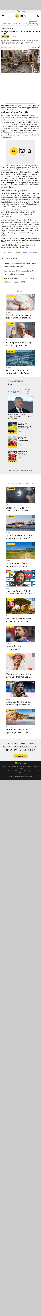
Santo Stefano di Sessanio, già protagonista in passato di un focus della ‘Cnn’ (20, 168)
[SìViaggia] (21, 11)
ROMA (7, 744)
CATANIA (17, 750)
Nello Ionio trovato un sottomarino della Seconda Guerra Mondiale (19, 373)
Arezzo (8, 671)
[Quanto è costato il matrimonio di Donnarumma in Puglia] (20, 634)
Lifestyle (10, 323)
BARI (24, 750)
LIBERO (6, 765)
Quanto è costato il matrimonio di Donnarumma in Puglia (17, 649)
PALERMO (6, 747)
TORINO (23, 744)
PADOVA (31, 750)
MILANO (15, 744)
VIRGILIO (11, 765)
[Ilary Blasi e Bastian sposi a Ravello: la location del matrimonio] (20, 606)
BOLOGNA (24, 747)
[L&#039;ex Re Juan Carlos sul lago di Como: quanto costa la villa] (20, 330)
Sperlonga (9, 727)
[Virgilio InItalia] (20, 16)
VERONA (8, 750)
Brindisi (8, 643)
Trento (8, 312)
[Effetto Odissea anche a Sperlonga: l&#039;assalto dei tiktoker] (20, 717)
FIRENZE (15, 747)
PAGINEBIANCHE (6, 766)
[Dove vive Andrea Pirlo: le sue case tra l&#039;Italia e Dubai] (20, 578)
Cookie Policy (24, 770)
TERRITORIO (9, 28)
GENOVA (33, 747)
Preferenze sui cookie (34, 770)
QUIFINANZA (29, 766)
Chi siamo (4, 770)
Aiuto (20, 772)
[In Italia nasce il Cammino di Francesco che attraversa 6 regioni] (20, 550)
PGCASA (35, 765)
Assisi (8, 560)
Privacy (17, 770)
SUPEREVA (20, 768)
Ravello (8, 616)
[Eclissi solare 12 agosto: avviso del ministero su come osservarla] (20, 495)
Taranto (8, 368)
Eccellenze (11, 296)
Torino (8, 588)
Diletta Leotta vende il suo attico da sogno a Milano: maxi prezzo (19, 704)
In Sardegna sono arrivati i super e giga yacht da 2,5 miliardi (19, 538)
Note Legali (11, 770)
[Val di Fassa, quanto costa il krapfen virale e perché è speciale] (20, 302)
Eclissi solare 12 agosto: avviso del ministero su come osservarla (17, 510)
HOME (3, 28)
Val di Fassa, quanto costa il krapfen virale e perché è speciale (19, 317)
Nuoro (8, 533)
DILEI (18, 766)
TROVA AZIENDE (20, 756)
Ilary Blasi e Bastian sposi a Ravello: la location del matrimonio (19, 621)
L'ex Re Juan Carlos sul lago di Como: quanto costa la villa (19, 345)
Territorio (5, 36)
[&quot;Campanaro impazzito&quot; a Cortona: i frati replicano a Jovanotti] (20, 661)
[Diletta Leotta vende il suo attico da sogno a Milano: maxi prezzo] (20, 689)
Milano (8, 505)
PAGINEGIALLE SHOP (27, 765)
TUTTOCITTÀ (13, 766)
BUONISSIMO (36, 766)
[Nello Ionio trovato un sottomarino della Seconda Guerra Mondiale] (20, 358)
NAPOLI (32, 744)
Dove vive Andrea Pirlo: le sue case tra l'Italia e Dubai (19, 592)
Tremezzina (10, 340)
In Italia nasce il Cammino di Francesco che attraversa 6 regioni (19, 566)
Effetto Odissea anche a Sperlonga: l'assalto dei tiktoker (17, 732)
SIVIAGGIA (23, 766)
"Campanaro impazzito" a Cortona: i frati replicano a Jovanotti (19, 677)
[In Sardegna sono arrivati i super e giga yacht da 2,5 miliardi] (20, 523)
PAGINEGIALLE (17, 765)
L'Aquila (14, 36)
